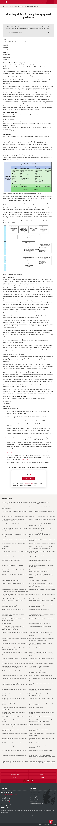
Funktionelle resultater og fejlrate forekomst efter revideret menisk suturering (40, 529)
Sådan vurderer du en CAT (15, 32)
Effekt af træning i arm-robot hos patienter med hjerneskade (12, 720)
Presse (42, 777)
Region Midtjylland (34, 796)
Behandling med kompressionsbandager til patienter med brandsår (15, 694)
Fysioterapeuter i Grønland (36, 803)
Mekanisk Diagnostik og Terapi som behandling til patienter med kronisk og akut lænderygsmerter (13, 599)
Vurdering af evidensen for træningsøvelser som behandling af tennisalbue (40, 725)
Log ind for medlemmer (28, 479)
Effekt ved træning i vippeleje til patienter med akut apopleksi (41, 751)
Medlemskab (42, 771)
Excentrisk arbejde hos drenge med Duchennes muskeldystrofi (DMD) (40, 694)
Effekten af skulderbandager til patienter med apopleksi (41, 663)
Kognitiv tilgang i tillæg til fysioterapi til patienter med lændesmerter (41, 565)
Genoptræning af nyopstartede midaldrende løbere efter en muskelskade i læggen (42, 524)
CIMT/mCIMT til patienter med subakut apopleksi (13, 716)
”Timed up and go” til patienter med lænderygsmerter (14, 574)
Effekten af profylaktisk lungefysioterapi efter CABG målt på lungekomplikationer (42, 605)
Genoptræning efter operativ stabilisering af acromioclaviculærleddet (39, 666)
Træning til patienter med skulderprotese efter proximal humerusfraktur (41, 659)
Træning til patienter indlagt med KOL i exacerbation (41, 698)
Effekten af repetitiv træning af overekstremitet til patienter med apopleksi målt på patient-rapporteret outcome (41, 576)
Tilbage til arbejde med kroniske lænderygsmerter (13, 583)
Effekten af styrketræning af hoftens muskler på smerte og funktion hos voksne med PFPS (15, 659)
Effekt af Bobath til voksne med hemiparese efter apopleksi (13, 547)
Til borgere (40, 824)
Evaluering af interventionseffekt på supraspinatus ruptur (15, 675)
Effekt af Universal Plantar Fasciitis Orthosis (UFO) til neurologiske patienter (14, 729)
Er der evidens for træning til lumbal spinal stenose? (14, 746)
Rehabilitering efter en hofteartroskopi (10, 580)
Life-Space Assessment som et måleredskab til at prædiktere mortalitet (13, 614)
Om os (14, 771)
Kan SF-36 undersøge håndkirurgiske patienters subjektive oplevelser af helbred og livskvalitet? (15, 666)
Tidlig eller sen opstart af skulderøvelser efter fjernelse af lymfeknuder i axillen (15, 594)
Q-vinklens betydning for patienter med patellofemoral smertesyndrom (14, 738)
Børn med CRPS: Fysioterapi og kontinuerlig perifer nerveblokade (13, 699)
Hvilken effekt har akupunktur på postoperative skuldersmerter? (40, 689)
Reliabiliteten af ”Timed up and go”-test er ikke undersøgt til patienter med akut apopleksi (15, 725)
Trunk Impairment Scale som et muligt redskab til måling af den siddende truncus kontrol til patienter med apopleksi (42, 761)
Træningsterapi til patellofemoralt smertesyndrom (40, 647)
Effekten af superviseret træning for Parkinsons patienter (42, 519)
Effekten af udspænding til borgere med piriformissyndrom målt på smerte (15, 552)
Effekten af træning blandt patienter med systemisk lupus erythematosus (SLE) (15, 761)
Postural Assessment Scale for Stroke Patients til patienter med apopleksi (15, 639)
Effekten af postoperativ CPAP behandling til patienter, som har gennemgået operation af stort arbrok (41, 547)
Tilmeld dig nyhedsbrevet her (7, 815)
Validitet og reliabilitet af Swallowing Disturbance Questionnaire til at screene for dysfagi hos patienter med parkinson (42, 634)
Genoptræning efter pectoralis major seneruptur (13, 565)
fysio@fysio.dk (6, 805)
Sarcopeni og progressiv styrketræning (38, 580)
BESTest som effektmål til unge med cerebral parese (41, 716)
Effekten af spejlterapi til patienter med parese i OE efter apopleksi (15, 653)
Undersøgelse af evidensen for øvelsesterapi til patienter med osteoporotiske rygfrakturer (42, 614)
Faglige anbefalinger (18, 6)
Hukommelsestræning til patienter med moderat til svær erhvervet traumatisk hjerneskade (14, 648)
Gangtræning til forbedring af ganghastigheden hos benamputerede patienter (40, 643)
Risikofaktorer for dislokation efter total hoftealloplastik (42, 516)
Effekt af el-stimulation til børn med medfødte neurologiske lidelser (12, 507)
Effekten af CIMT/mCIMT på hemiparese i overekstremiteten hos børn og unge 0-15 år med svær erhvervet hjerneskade (14, 684)
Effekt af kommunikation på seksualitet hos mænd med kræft (41, 512)
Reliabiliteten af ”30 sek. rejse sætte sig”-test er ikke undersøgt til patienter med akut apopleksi (41, 720)
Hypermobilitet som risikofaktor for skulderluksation (41, 507)
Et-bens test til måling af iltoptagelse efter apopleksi (41, 675)
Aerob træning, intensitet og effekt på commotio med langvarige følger (14, 708)
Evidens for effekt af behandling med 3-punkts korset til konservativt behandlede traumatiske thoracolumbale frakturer (42, 600)
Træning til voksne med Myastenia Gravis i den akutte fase (15, 523)
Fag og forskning (9, 6)
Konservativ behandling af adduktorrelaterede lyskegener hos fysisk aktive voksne (15, 503)
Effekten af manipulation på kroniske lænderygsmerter (14, 733)
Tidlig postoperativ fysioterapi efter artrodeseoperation (14, 643)
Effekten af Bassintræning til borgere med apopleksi (14, 556)
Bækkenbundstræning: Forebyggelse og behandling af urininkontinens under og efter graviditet (41, 570)
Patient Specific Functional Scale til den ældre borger (41, 618)
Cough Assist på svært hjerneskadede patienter (12, 742)
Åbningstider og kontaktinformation (9, 794)
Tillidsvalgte (42, 774)
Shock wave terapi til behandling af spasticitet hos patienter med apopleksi (13, 712)
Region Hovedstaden (35, 792)
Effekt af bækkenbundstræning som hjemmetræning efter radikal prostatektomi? (42, 703)
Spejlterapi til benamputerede (36, 707)
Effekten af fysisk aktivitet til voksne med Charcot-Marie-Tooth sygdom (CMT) (15, 529)
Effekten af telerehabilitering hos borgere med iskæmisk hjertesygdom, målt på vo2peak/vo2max (14, 559)
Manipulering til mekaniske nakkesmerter (38, 742)
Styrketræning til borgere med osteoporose (39, 609)
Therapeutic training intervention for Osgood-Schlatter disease (14, 633)
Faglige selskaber (15, 774)
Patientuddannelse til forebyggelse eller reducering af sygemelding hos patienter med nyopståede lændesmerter (15, 590)
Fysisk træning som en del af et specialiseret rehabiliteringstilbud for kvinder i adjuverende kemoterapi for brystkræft (42, 756)
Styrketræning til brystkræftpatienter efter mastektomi (41, 556)
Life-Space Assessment (7, 623)
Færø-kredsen (33, 801)
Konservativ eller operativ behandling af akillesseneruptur (15, 516)
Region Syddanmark (34, 797)
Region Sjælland (34, 794)
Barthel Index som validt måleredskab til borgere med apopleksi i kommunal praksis (14, 619)
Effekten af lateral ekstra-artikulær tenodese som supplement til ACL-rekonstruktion (13, 519)
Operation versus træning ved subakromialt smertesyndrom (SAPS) (39, 503)
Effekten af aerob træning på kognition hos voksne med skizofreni (42, 539)
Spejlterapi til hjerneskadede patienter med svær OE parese (41, 683)
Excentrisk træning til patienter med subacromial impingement (40, 746)
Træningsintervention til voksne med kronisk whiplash (14, 543)
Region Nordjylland (34, 799)
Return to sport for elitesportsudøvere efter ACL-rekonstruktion (13, 570)
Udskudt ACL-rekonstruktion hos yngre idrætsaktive (14, 755)
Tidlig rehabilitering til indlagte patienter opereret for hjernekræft (14, 703)
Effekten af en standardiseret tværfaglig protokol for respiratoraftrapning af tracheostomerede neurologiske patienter (41, 654)
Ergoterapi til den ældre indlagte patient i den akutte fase (15, 663)
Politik (14, 777)
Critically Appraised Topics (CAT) (31, 6)
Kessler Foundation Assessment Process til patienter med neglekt (42, 594)
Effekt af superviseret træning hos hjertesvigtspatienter (14, 539)
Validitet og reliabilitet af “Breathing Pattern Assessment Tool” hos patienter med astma (42, 552)
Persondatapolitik (47, 824)
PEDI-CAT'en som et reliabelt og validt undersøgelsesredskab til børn (10, 605)
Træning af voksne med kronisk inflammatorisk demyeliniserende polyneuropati (12, 610)
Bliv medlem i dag (29, 483)
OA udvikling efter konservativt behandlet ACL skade (14, 750)
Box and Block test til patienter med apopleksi (39, 623)
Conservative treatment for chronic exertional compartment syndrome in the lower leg (39, 671)
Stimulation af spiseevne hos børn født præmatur (40, 626)
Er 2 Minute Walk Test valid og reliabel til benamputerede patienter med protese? (42, 679)
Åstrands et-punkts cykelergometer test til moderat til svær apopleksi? (41, 712)
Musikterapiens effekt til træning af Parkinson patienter (42, 589)
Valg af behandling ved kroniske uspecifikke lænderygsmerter (39, 729)
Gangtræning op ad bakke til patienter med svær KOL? (14, 689)
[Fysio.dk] (6, 2)
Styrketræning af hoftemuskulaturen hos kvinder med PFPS (41, 738)
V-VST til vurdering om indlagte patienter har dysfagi (14, 670)
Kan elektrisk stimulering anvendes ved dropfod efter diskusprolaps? (14, 679)
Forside (2, 6)
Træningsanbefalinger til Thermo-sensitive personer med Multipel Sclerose (42, 734)
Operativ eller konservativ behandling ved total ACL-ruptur (42, 543)
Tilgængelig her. (24, 448)
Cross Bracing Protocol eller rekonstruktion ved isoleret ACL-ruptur (14, 512)
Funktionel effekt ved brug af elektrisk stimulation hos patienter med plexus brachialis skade (41, 639)
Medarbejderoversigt (6, 802)
